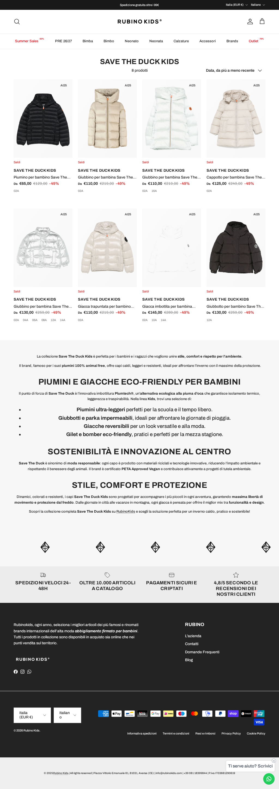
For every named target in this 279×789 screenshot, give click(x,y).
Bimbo (109, 41)
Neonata (156, 41)
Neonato (132, 41)
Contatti (191, 644)
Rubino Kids (31, 730)
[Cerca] (17, 21)
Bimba (88, 41)
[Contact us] (269, 779)
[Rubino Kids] (139, 21)
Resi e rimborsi (205, 733)
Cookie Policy (256, 733)
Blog (189, 660)
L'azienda (193, 636)
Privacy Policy (231, 733)
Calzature (181, 41)
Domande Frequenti (202, 652)
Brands (232, 41)
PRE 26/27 (63, 41)
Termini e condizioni (176, 733)
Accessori (207, 41)
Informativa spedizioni (142, 733)
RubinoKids (125, 511)
